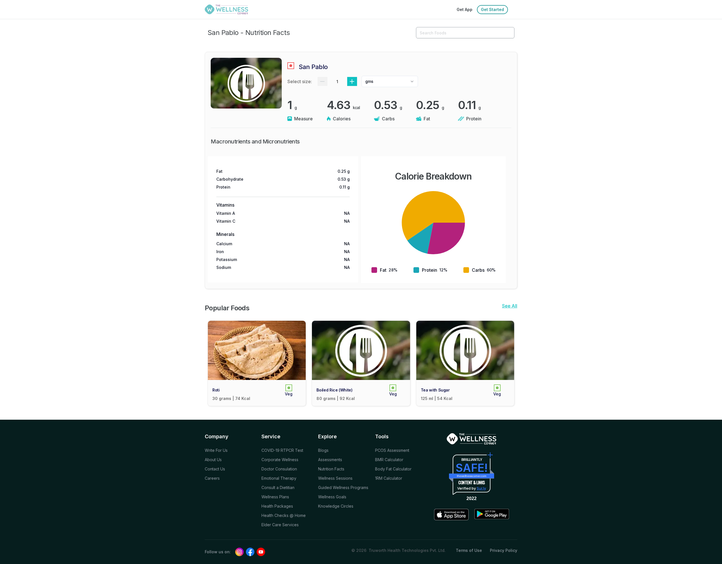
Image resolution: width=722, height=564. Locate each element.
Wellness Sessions (335, 478)
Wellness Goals (332, 496)
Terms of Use (469, 550)
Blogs (323, 450)
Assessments (330, 459)
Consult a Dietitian (277, 487)
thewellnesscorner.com (471, 475)
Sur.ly (481, 488)
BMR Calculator (389, 459)
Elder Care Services (280, 524)
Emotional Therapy (278, 478)
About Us (213, 459)
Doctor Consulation (279, 468)
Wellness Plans (275, 496)
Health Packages (277, 506)
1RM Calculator (388, 478)
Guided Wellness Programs (343, 487)
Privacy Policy (503, 550)
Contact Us (215, 468)
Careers (212, 478)
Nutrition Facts (331, 468)
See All (509, 306)
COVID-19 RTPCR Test (282, 450)
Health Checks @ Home (283, 515)
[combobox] (390, 81)
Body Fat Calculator (393, 468)
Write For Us (216, 450)
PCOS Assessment (392, 450)
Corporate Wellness (279, 459)
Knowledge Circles (335, 506)
